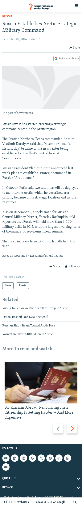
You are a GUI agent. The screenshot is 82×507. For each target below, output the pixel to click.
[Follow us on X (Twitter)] (41, 458)
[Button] (74, 47)
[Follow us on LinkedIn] (59, 458)
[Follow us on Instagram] (23, 458)
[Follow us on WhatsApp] (67, 458)
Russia (7, 16)
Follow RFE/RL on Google (50, 502)
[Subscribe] (6, 467)
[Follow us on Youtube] (6, 458)
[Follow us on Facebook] (50, 458)
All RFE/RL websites (16, 502)
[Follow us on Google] (32, 458)
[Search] (75, 502)
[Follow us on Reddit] (14, 458)
